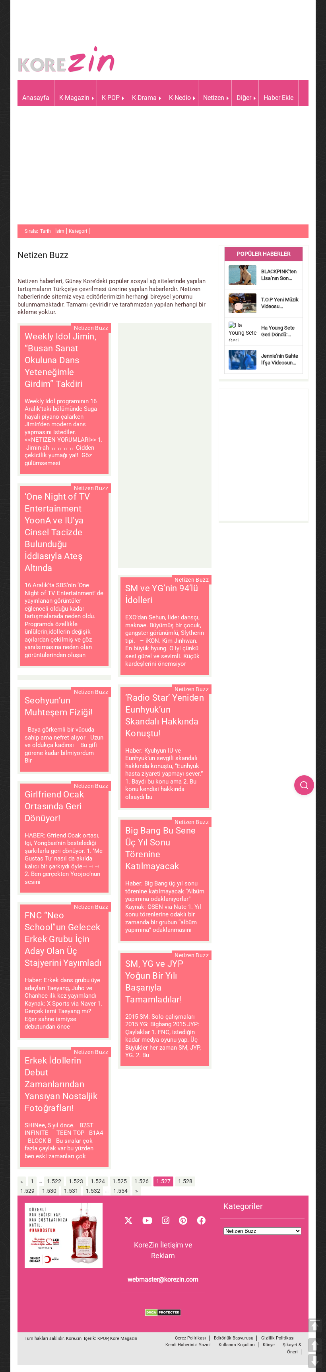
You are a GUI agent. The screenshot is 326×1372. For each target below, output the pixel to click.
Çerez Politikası (190, 1338)
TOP (315, 1325)
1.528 (185, 1181)
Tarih (45, 231)
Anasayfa (35, 98)
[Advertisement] (163, 168)
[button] (304, 785)
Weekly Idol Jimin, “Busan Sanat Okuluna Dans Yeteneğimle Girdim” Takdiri (60, 360)
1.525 (120, 1181)
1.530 (49, 1191)
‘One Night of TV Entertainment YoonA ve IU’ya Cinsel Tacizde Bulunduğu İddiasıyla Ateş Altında (57, 532)
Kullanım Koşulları (237, 1344)
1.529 (27, 1191)
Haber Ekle (278, 98)
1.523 (76, 1181)
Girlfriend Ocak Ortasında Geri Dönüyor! (54, 806)
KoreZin (74, 1338)
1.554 (120, 1191)
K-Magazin (74, 98)
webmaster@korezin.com (163, 1279)
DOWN (315, 1361)
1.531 (71, 1191)
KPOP (102, 1338)
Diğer (244, 98)
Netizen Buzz (91, 328)
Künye (269, 1344)
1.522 (54, 1181)
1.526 (141, 1181)
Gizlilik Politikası (278, 1338)
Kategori (78, 231)
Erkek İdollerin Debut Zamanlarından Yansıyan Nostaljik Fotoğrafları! (61, 1084)
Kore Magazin (123, 1338)
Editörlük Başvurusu (233, 1338)
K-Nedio (180, 98)
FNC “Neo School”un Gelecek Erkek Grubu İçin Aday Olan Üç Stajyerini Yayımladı (63, 939)
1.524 (98, 1181)
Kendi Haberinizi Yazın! (188, 1344)
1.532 (93, 1191)
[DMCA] (163, 1314)
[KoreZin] (66, 71)
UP (315, 1345)
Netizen (213, 98)
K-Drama (144, 98)
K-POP (111, 98)
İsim (59, 231)
